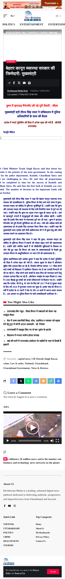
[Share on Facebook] (14, 83)
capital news (24, 359)
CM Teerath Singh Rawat (44, 359)
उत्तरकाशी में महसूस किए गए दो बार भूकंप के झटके (29, 329)
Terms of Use (20, 573)
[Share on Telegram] (35, 381)
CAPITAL (11, 62)
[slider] (29, 441)
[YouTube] (9, 506)
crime (6, 363)
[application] (32, 427)
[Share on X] (19, 83)
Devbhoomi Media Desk (17, 91)
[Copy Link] (51, 381)
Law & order (17, 363)
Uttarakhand (41, 363)
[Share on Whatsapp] (28, 381)
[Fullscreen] (57, 440)
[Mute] (52, 440)
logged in (22, 397)
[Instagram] (14, 506)
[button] (53, 571)
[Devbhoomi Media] (32, 16)
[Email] (24, 83)
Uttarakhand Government (16, 368)
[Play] (7, 440)
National (29, 363)
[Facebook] (4, 506)
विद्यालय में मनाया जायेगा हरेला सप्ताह (23, 335)
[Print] (29, 83)
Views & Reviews (39, 368)
